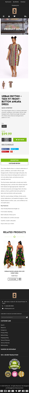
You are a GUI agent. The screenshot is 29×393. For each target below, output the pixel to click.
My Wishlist (16, 2)
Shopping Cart (15, 5)
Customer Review (14, 163)
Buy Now (21, 140)
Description (14, 160)
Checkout (23, 2)
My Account (8, 2)
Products (9, 23)
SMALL (4, 126)
